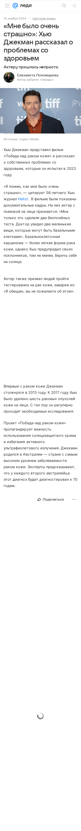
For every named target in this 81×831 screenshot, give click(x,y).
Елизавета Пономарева (37, 75)
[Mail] (15, 5)
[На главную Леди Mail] (25, 5)
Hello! (23, 199)
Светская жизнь (44, 18)
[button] (40, 111)
